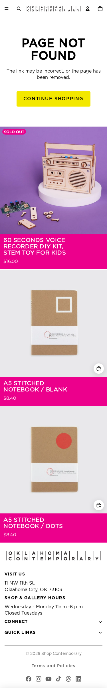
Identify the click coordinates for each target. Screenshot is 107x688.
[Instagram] (38, 678)
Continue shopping (53, 99)
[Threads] (68, 678)
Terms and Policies (53, 666)
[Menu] (6, 8)
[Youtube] (48, 678)
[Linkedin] (78, 678)
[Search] (19, 8)
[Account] (87, 8)
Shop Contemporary (61, 654)
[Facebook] (28, 678)
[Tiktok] (58, 678)
